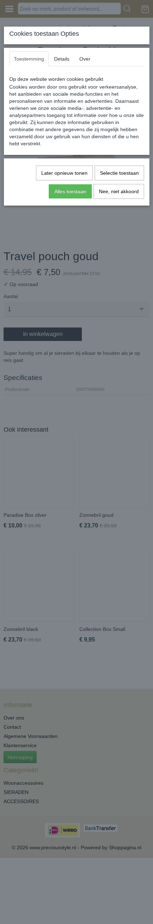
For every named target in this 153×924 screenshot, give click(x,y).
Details (61, 59)
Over (84, 59)
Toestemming (29, 59)
